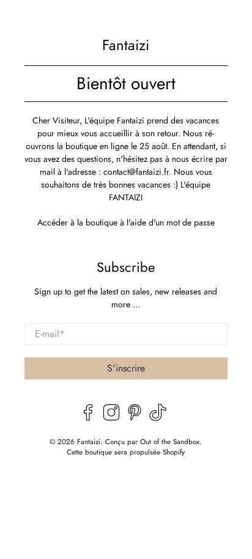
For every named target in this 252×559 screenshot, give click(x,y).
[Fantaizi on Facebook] (88, 418)
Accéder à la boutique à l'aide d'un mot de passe (126, 222)
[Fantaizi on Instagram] (111, 418)
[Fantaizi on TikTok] (157, 418)
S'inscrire (126, 368)
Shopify (174, 452)
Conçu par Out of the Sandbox (152, 442)
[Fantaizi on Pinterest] (134, 418)
